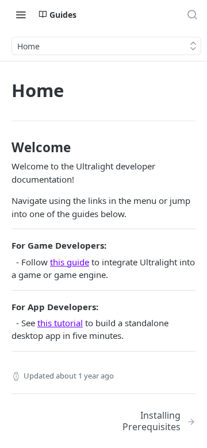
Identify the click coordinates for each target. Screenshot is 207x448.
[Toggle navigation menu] (21, 14)
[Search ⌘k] (192, 14)
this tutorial (60, 323)
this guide (69, 262)
